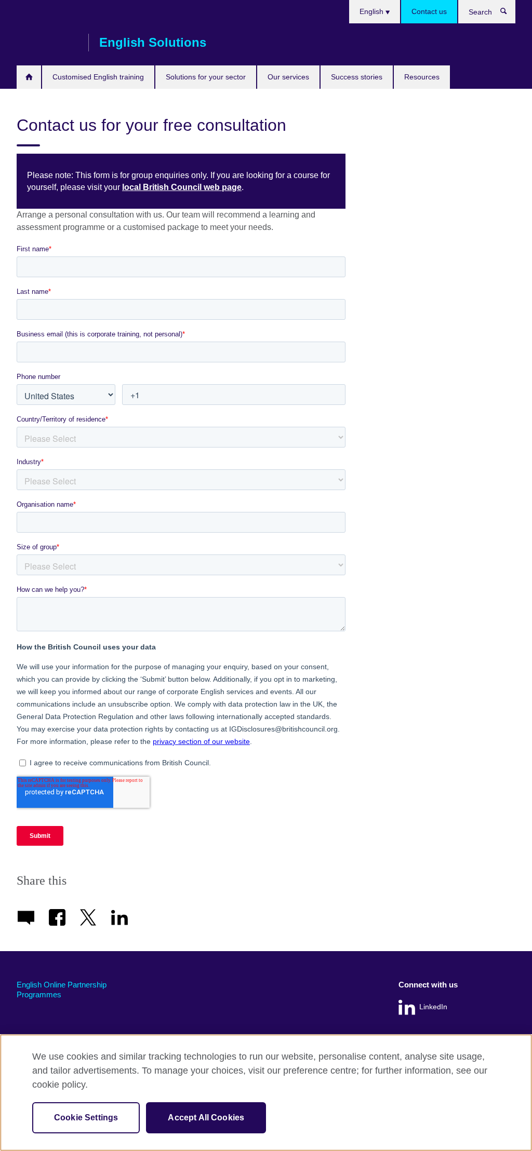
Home (29, 77)
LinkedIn (433, 1007)
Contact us (429, 11)
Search (508, 13)
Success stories (356, 77)
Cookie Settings (86, 1117)
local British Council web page (182, 187)
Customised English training (98, 77)
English (372, 11)
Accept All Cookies (206, 1117)
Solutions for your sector (206, 77)
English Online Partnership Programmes (62, 989)
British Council (47, 42)
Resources (422, 77)
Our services (288, 77)
